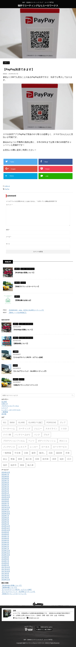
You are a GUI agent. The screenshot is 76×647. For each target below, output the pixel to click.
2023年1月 (5, 493)
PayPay (7, 189)
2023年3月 (5, 489)
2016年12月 (5, 579)
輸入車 (31, 465)
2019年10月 (5, 530)
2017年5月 (5, 573)
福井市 (14, 465)
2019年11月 (5, 528)
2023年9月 (5, 476)
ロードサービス (60, 447)
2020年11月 (5, 511)
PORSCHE (51, 422)
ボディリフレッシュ (47, 441)
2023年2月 (5, 491)
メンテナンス (9, 447)
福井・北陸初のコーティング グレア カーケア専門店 (38, 639)
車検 (22, 465)
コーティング (24, 428)
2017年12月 (5, 567)
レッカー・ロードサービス (10, 410)
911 (4, 422)
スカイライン (51, 428)
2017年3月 (5, 575)
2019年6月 (5, 538)
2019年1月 (5, 549)
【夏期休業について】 (21, 343)
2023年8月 (5, 478)
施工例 (29, 459)
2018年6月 (5, 563)
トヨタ (64, 428)
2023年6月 (5, 483)
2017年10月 (5, 571)
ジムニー (38, 428)
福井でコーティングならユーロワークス (38, 5)
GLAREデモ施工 (35, 422)
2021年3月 (5, 509)
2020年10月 (5, 513)
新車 (20, 459)
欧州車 (46, 459)
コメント (9, 204)
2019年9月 (5, 532)
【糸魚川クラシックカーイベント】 (27, 286)
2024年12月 (5, 472)
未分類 (3, 414)
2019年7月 (5, 536)
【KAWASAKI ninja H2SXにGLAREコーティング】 (26, 310)
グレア (63, 422)
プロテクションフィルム (10, 406)
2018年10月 (5, 555)
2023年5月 (5, 485)
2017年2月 (5, 577)
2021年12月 (5, 507)
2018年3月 (5, 565)
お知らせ (7, 186)
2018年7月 (5, 561)
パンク (37, 435)
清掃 (54, 459)
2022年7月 (5, 503)
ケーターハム (9, 428)
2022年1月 (5, 505)
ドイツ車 (7, 435)
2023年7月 (5, 480)
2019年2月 (5, 546)
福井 (5, 465)
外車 (68, 453)
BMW (12, 422)
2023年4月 (5, 487)
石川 (69, 459)
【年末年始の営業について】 (24, 272)
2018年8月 (5, 559)
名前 (8, 229)
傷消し (42, 453)
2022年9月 (5, 499)
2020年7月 (5, 516)
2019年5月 (5, 540)
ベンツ (31, 441)
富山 (5, 459)
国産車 (59, 453)
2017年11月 (5, 569)
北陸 (51, 453)
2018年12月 (5, 551)
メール (8, 236)
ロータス (45, 447)
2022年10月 (5, 497)
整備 (13, 459)
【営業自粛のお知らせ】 (23, 300)
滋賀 (62, 459)
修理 (34, 453)
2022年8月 (5, 501)
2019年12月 (5, 526)
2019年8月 (5, 534)
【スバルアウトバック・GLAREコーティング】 (30, 371)
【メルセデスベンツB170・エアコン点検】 (28, 357)
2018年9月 (5, 557)
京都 (26, 453)
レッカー (34, 447)
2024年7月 (5, 474)
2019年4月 (5, 542)
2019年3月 (5, 544)
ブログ (46, 435)
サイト (8, 244)
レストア (4, 408)
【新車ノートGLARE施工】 (17, 312)
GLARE (4, 402)
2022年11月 (5, 495)
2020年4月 (5, 522)
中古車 (17, 453)
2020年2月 (5, 524)
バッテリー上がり (22, 435)
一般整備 (4, 412)
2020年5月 (5, 520)
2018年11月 (5, 553)
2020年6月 (5, 518)
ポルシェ (63, 441)
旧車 (37, 459)
